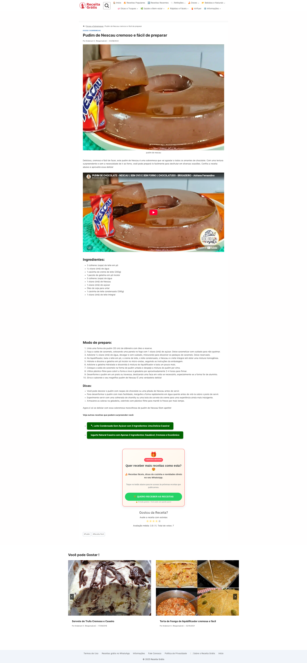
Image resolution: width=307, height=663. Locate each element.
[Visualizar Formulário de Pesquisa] (106, 5)
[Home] (84, 26)
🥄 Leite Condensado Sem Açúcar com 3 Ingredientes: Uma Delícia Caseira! (130, 426)
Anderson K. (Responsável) (96, 41)
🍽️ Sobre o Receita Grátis (202, 653)
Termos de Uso (91, 653)
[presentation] (109, 588)
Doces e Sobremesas (92, 30)
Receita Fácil (98, 534)
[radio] (147, 521)
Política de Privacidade (176, 653)
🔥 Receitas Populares (134, 3)
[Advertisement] (153, 318)
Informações (139, 653)
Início (220, 653)
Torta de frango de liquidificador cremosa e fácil (188, 621)
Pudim (87, 534)
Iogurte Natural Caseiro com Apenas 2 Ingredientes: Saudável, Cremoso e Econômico (135, 435)
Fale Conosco (154, 653)
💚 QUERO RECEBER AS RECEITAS (154, 496)
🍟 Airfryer (196, 8)
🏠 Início (117, 3)
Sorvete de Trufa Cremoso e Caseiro (93, 621)
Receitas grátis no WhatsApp (116, 653)
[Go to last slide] (72, 597)
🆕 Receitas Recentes (158, 3)
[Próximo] (235, 597)
